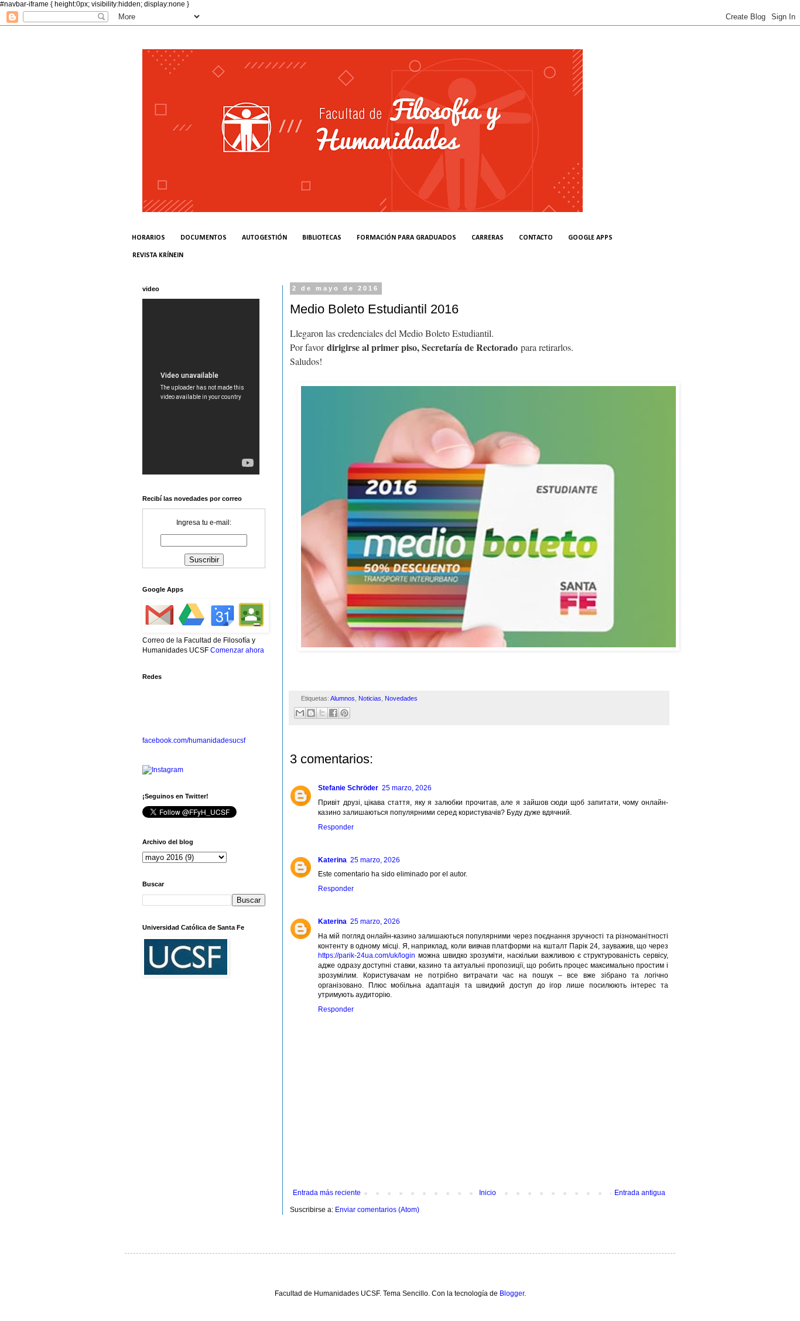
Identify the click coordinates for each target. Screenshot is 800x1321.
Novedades (401, 698)
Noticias (369, 698)
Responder (336, 827)
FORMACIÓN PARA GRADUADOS (406, 237)
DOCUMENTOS (203, 237)
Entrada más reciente (327, 1193)
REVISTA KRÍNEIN (157, 255)
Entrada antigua (639, 1193)
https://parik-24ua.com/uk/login (366, 955)
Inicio (487, 1193)
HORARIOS (148, 237)
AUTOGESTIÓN (264, 237)
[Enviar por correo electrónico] (300, 713)
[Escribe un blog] (311, 713)
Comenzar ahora (237, 650)
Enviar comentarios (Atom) (377, 1210)
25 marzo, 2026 (407, 788)
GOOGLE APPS (590, 237)
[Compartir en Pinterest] (344, 713)
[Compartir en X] (322, 713)
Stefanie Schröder (348, 788)
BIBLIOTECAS (321, 237)
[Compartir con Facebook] (333, 713)
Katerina (332, 860)
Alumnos (342, 698)
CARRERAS (487, 237)
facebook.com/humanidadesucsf (193, 740)
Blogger (512, 1293)
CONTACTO (536, 237)
